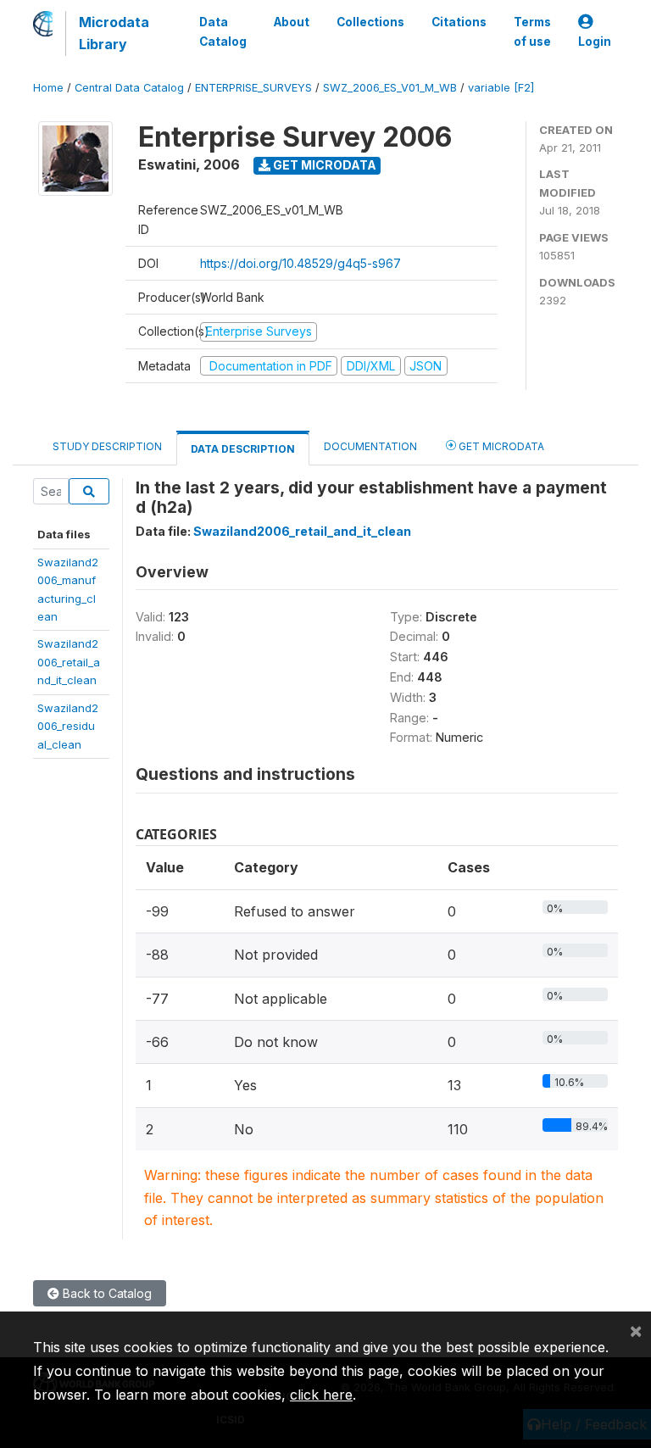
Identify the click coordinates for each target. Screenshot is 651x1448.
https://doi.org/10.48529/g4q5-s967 (300, 263)
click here (321, 1394)
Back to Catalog (105, 1293)
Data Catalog (223, 31)
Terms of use (532, 31)
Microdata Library (114, 33)
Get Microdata (323, 165)
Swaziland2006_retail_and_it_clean (68, 662)
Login (594, 41)
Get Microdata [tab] (500, 446)
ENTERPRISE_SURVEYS (253, 87)
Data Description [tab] (243, 449)
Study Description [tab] (107, 446)
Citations (459, 22)
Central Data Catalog (129, 87)
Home (48, 87)
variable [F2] (501, 87)
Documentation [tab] (370, 446)
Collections (370, 22)
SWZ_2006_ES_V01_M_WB (390, 87)
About (291, 22)
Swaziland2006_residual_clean (67, 726)
